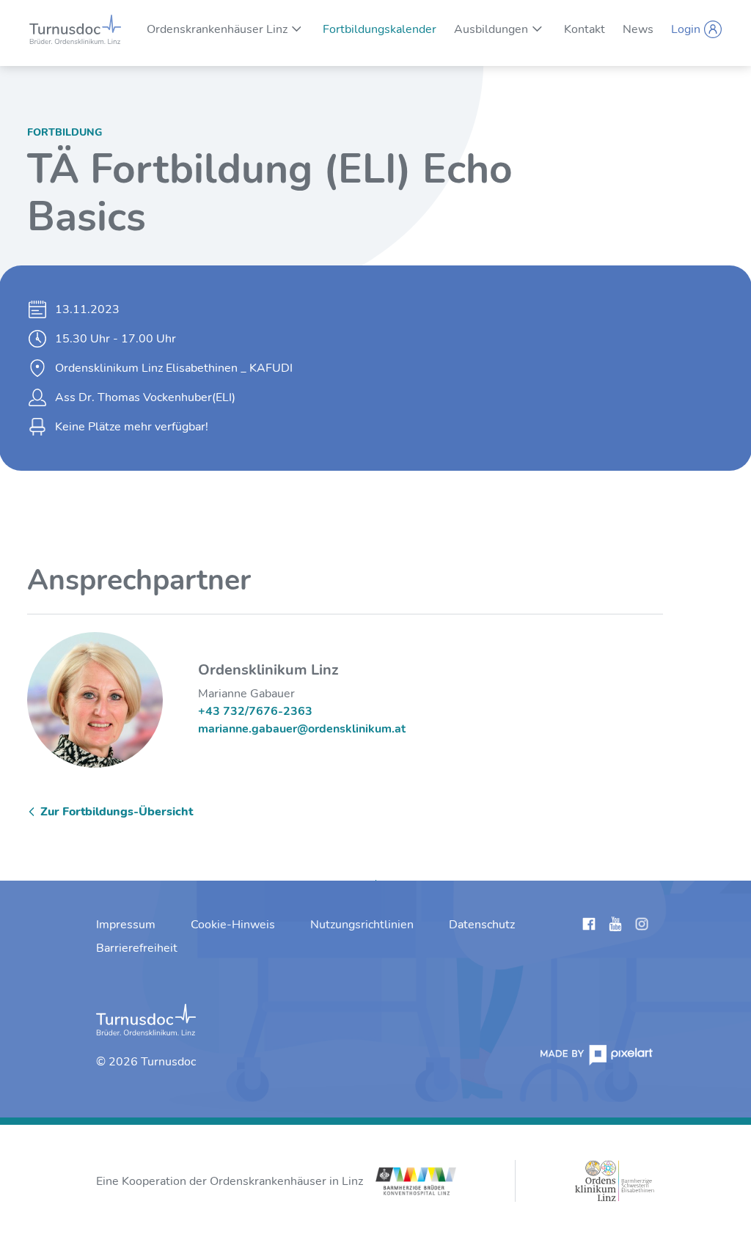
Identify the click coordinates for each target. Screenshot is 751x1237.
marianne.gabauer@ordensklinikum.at (302, 729)
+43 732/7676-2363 (255, 711)
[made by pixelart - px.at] (596, 1054)
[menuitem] (217, 29)
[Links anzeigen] (589, 927)
